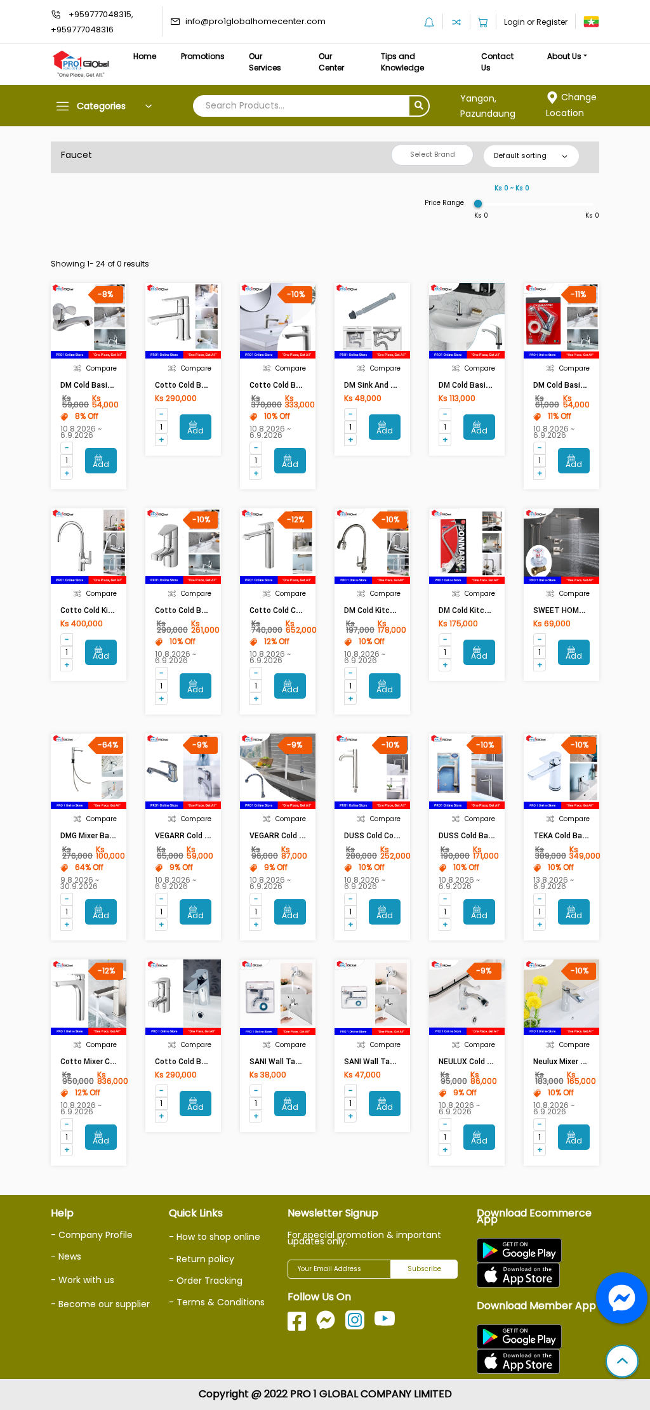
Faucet (76, 154)
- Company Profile (92, 1235)
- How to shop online (214, 1236)
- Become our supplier (100, 1304)
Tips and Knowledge (402, 62)
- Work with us (82, 1280)
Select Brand (432, 154)
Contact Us (497, 62)
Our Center (331, 62)
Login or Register (535, 21)
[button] (622, 1362)
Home (144, 56)
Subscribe (424, 1269)
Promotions (203, 56)
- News (66, 1256)
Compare (101, 368)
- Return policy (201, 1259)
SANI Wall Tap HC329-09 (388, 1061)
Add (101, 464)
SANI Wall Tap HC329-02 (293, 1061)
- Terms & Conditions (217, 1302)
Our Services (265, 62)
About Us (564, 56)
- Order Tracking (205, 1280)
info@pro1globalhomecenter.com (255, 21)
